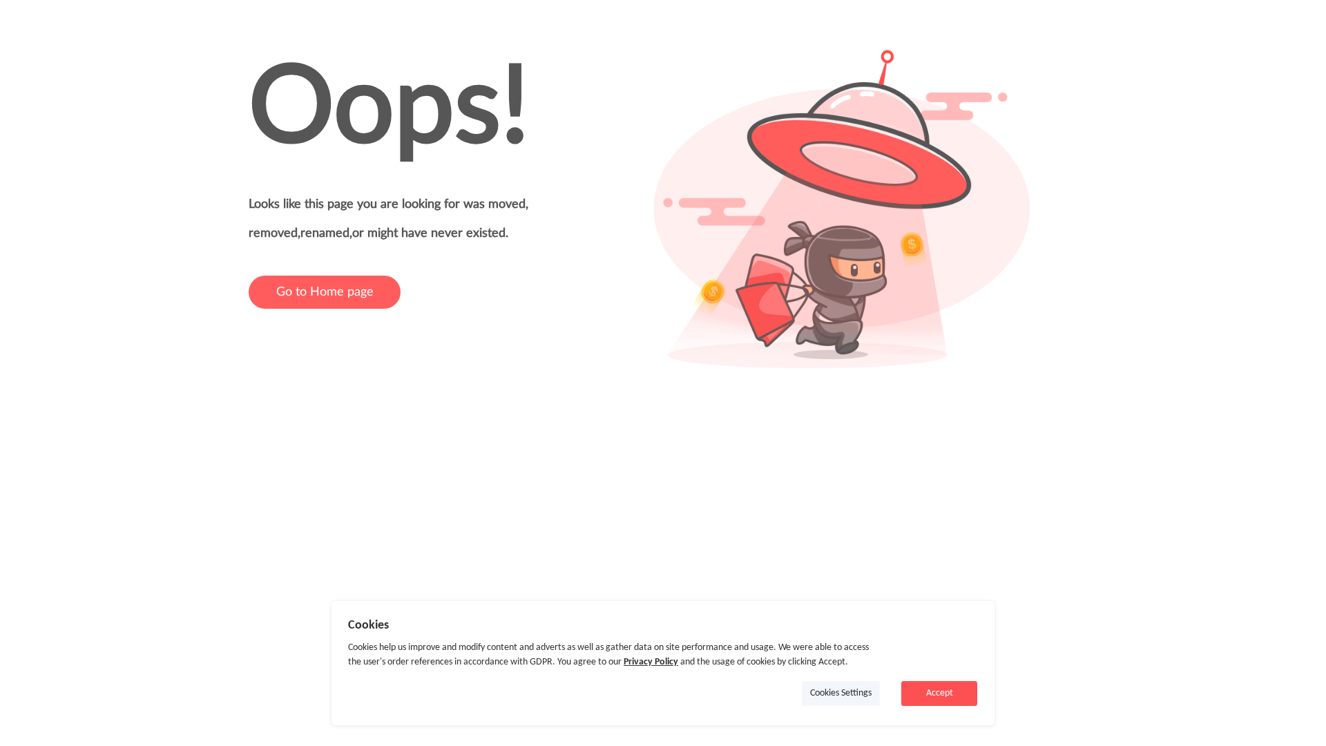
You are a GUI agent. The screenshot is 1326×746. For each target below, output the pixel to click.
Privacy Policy (651, 662)
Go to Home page (325, 292)
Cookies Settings (841, 693)
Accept (939, 693)
